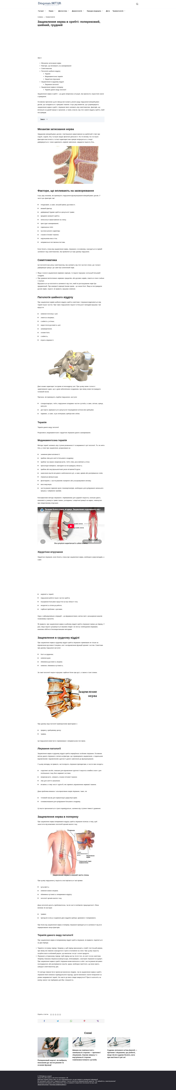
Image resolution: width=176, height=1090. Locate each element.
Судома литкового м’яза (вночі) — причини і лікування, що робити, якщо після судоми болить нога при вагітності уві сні (122, 1053)
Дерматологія (77, 11)
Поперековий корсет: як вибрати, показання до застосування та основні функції (52, 1062)
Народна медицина (94, 11)
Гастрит (41, 11)
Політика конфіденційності (58, 1084)
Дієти (108, 11)
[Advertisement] (71, 41)
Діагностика (62, 11)
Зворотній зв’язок (43, 1084)
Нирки (51, 11)
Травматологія (118, 11)
